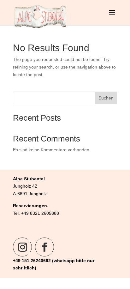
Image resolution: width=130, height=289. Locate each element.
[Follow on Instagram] (22, 247)
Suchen (106, 97)
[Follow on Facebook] (44, 247)
